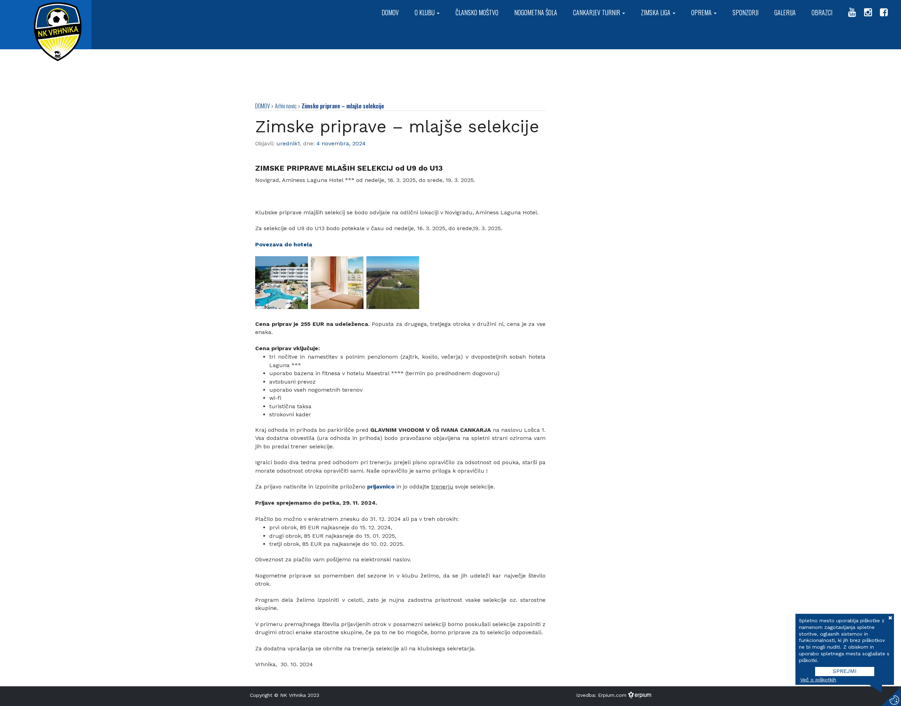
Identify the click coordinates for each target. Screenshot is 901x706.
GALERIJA (785, 12)
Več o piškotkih (818, 679)
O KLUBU (425, 12)
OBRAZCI (822, 12)
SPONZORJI (745, 12)
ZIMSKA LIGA (656, 12)
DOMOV (390, 12)
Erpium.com (613, 695)
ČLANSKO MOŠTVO (476, 12)
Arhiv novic (286, 106)
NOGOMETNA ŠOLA (535, 12)
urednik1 (288, 143)
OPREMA (702, 12)
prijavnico (381, 486)
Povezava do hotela (283, 244)
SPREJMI (845, 671)
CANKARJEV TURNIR (597, 12)
